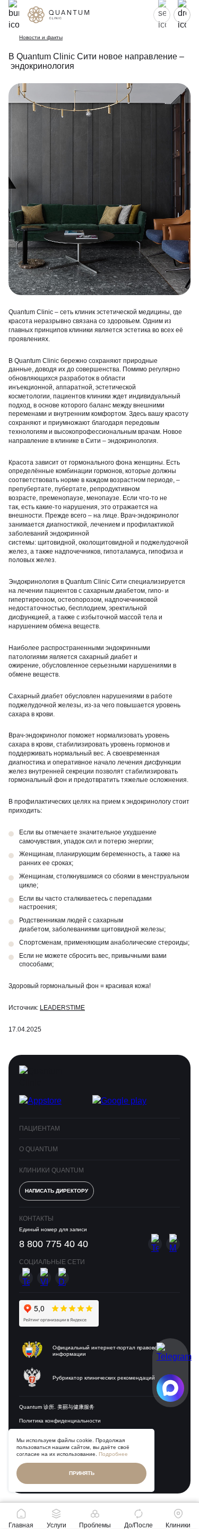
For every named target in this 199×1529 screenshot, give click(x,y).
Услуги (56, 1525)
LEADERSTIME (62, 1007)
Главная (20, 1525)
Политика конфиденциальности (60, 1421)
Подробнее (113, 1454)
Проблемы (95, 1525)
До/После (138, 1525)
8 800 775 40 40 (53, 1244)
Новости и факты (41, 37)
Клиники (178, 1525)
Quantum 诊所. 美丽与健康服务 (56, 1407)
